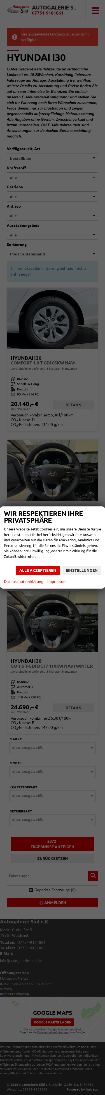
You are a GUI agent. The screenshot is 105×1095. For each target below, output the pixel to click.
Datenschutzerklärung (23, 581)
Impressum (57, 581)
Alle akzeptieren (37, 570)
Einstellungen (82, 570)
